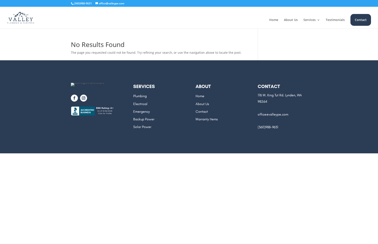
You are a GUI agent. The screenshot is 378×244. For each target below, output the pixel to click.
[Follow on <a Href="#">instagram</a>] (83, 98)
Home (273, 20)
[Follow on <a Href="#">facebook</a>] (74, 98)
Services (309, 20)
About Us (291, 20)
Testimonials (335, 20)
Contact (361, 20)
